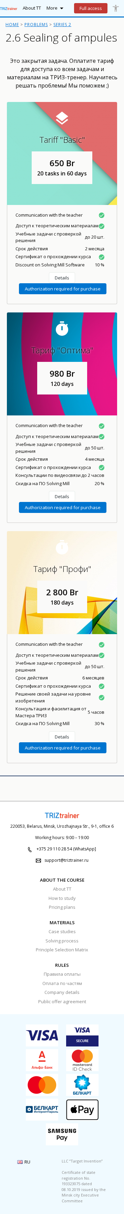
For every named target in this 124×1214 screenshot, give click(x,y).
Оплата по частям (62, 983)
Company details (62, 992)
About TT (62, 889)
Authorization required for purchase (63, 289)
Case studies (62, 931)
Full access (91, 8)
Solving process (62, 941)
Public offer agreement (62, 1001)
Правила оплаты (62, 974)
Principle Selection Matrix (62, 950)
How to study (62, 898)
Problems (36, 24)
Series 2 (62, 24)
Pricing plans (62, 907)
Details (62, 278)
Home (12, 24)
